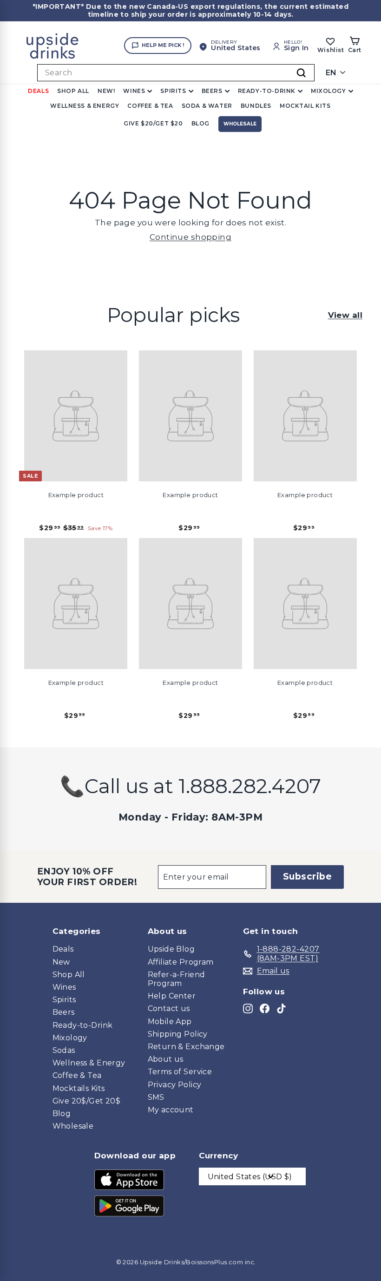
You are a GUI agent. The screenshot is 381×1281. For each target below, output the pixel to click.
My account (171, 1109)
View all (345, 315)
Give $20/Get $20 (153, 123)
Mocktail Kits (305, 105)
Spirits (173, 90)
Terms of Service (180, 1071)
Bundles (256, 105)
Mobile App (170, 1021)
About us (166, 1059)
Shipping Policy (178, 1034)
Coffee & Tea (150, 105)
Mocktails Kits (79, 1088)
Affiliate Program (181, 962)
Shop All (73, 90)
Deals (38, 90)
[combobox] (176, 72)
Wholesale (239, 124)
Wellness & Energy (84, 105)
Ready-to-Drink (267, 90)
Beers (212, 90)
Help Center (172, 996)
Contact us (169, 1008)
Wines (134, 90)
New (61, 962)
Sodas (64, 1050)
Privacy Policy (175, 1084)
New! (106, 90)
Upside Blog (171, 949)
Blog (200, 123)
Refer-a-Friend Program (176, 979)
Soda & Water (207, 105)
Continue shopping (190, 237)
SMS (156, 1097)
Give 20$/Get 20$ (87, 1101)
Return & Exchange (186, 1046)
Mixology (328, 90)
